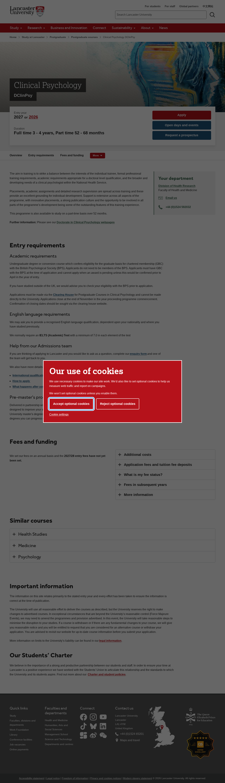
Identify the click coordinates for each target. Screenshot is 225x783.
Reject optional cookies (117, 404)
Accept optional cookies (71, 404)
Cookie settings (59, 414)
